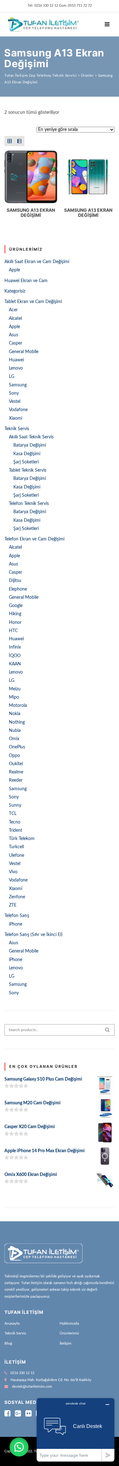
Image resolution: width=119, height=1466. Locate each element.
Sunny (15, 805)
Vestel (14, 401)
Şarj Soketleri (26, 462)
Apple (14, 270)
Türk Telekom (22, 838)
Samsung (18, 385)
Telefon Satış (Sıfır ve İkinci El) (33, 935)
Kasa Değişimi (26, 454)
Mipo (14, 697)
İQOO (15, 656)
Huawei (16, 360)
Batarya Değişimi (29, 445)
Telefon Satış (16, 916)
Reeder (16, 780)
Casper (15, 343)
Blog (8, 1343)
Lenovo (16, 368)
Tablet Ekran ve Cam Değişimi (33, 302)
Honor (15, 622)
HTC (13, 631)
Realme (16, 772)
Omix (14, 739)
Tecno (14, 822)
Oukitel (16, 764)
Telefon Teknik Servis (29, 503)
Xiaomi (15, 418)
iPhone (15, 924)
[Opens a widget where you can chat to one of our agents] (75, 1430)
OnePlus (17, 747)
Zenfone (17, 897)
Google (16, 606)
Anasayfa (12, 1323)
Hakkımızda (69, 1323)
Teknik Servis (16, 429)
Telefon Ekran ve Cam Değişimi (34, 539)
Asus (13, 335)
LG (11, 376)
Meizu (15, 689)
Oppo (14, 755)
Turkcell (16, 847)
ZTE (13, 905)
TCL (13, 813)
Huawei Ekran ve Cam (26, 281)
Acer (13, 310)
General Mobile (23, 352)
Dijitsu (15, 580)
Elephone (18, 589)
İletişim (65, 1343)
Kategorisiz (14, 291)
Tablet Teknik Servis (27, 470)
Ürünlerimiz (69, 1333)
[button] (19, 1446)
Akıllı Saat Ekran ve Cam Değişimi (36, 262)
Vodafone (18, 410)
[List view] (19, 141)
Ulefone (16, 855)
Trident (15, 830)
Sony (14, 393)
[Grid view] (9, 141)
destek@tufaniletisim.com (32, 1386)
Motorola (18, 705)
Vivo (13, 872)
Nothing (17, 722)
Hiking (15, 614)
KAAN (15, 664)
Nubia (15, 730)
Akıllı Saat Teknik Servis (31, 437)
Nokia (14, 714)
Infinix (15, 647)
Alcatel (15, 318)
